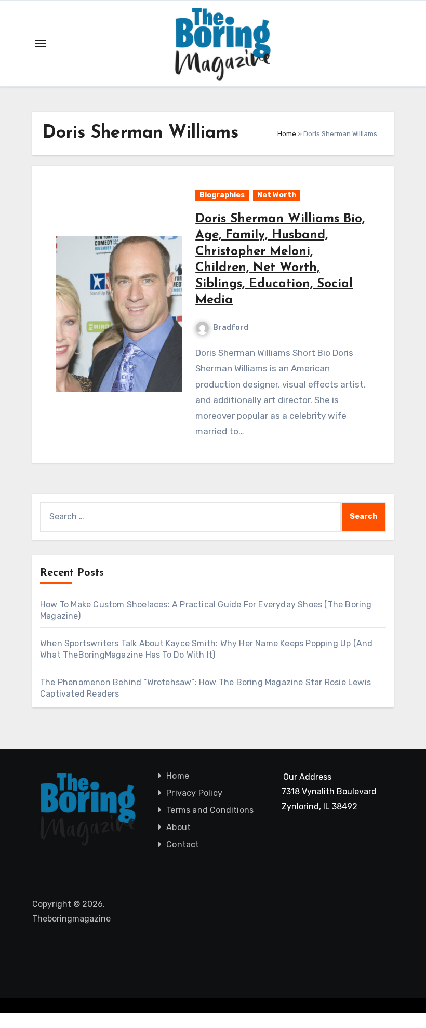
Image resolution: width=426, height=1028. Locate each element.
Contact (182, 844)
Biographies (222, 195)
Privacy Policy (194, 793)
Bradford (230, 327)
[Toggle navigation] (40, 43)
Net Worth (276, 195)
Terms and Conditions (210, 810)
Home (286, 134)
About (178, 827)
